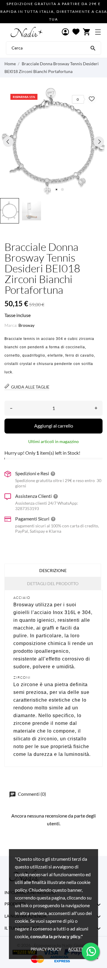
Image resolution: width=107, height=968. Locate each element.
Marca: (11, 325)
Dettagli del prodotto (52, 583)
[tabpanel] (53, 141)
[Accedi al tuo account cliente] (65, 32)
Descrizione (53, 570)
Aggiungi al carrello (53, 425)
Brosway (26, 325)
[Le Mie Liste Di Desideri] (76, 32)
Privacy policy (46, 949)
